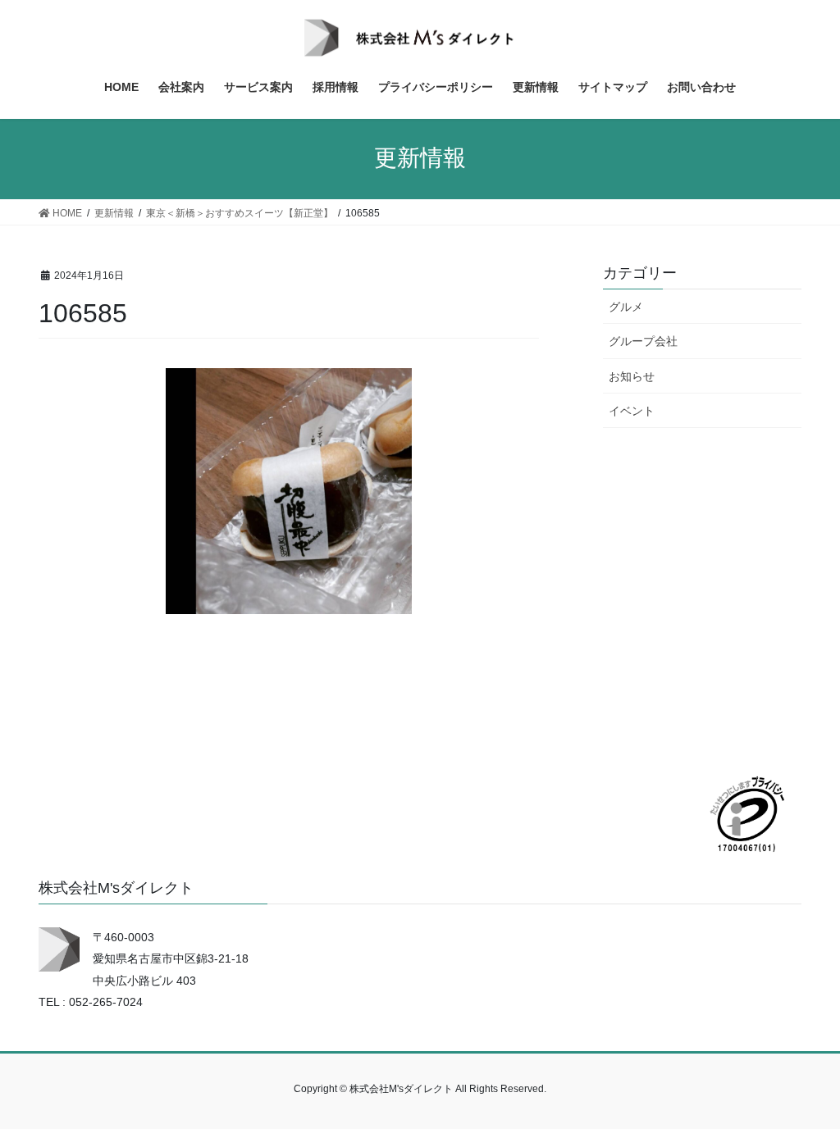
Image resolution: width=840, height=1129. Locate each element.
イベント (632, 410)
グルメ (626, 306)
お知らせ (632, 376)
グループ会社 (643, 341)
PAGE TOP (804, 1081)
